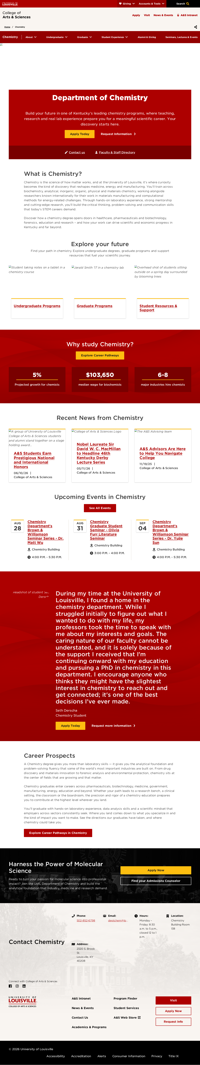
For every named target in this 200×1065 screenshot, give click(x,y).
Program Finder (125, 998)
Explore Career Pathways (100, 355)
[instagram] (17, 986)
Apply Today (79, 134)
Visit (173, 1000)
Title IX (173, 1056)
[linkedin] (24, 986)
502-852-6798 (86, 920)
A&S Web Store (125, 1017)
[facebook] (10, 986)
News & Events (83, 1008)
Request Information (117, 134)
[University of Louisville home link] (10, 3)
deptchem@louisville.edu (118, 920)
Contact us (77, 152)
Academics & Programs (89, 1027)
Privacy (156, 1056)
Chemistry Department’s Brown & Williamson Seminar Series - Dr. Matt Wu (46, 532)
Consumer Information (128, 1056)
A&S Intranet (81, 998)
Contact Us (80, 1017)
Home (7, 27)
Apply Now (156, 870)
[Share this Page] (195, 27)
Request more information (112, 725)
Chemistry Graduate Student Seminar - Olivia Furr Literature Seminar (106, 530)
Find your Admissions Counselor (155, 880)
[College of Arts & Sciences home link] (23, 1001)
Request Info (173, 1021)
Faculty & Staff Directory (117, 152)
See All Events (100, 508)
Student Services (126, 1008)
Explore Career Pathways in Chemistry (58, 833)
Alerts (101, 1056)
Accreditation (81, 1056)
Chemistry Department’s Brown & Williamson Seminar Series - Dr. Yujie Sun (170, 532)
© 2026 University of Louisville (31, 1049)
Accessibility (55, 1056)
